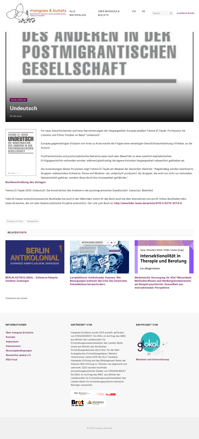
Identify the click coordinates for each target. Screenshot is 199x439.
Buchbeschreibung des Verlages (25, 182)
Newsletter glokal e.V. (18, 355)
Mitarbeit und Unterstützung (152, 359)
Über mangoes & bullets (108, 13)
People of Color (15, 221)
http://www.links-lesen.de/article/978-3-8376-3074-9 (148, 203)
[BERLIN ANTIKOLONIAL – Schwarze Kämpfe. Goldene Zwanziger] (34, 256)
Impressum (12, 341)
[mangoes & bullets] (36, 13)
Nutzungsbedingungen (19, 350)
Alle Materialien (77, 13)
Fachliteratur (18, 100)
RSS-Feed (11, 359)
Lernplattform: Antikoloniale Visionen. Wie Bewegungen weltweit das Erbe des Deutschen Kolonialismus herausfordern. (98, 281)
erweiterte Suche (185, 13)
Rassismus (32, 221)
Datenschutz (13, 346)
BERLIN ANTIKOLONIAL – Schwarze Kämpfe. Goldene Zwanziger (31, 279)
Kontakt (10, 337)
